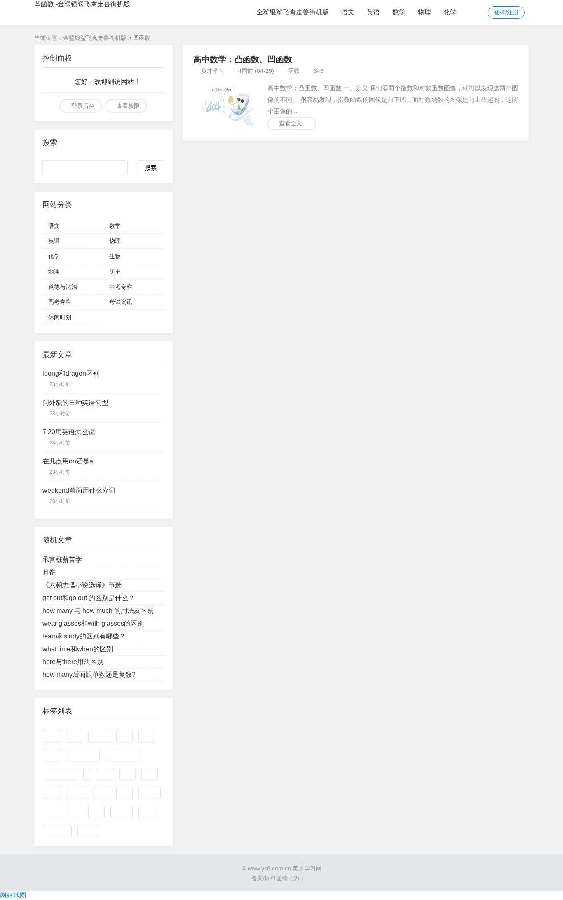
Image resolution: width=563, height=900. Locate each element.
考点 (102, 793)
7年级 (148, 812)
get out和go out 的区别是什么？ (88, 597)
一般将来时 (122, 755)
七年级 (99, 736)
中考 (127, 774)
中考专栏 (120, 286)
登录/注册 (506, 12)
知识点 (149, 793)
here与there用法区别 (72, 661)
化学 (450, 12)
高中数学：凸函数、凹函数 (242, 59)
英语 (373, 12)
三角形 (77, 793)
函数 (294, 71)
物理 (424, 12)
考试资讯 (120, 302)
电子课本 (57, 831)
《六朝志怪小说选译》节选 (82, 585)
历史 (115, 271)
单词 (146, 736)
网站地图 (13, 895)
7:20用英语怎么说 (68, 431)
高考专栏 (59, 302)
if (87, 774)
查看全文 (290, 123)
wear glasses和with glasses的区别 (93, 623)
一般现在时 (60, 774)
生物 (115, 256)
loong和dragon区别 (70, 373)
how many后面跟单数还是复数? (89, 674)
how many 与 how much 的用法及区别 (98, 610)
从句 (105, 774)
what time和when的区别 (77, 648)
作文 (52, 736)
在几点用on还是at (68, 461)
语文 (347, 12)
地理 (54, 271)
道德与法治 (62, 286)
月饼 (49, 572)
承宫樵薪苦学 (62, 559)
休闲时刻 (59, 317)
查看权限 (128, 106)
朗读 (74, 812)
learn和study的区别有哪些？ (84, 636)
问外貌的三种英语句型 (75, 402)
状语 (52, 755)
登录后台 (82, 106)
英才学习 (212, 71)
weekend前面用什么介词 (78, 490)
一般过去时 (82, 755)
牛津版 (121, 812)
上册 (124, 736)
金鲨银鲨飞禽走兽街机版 (292, 12)
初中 (52, 793)
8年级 (87, 831)
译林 (96, 812)
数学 (399, 12)
